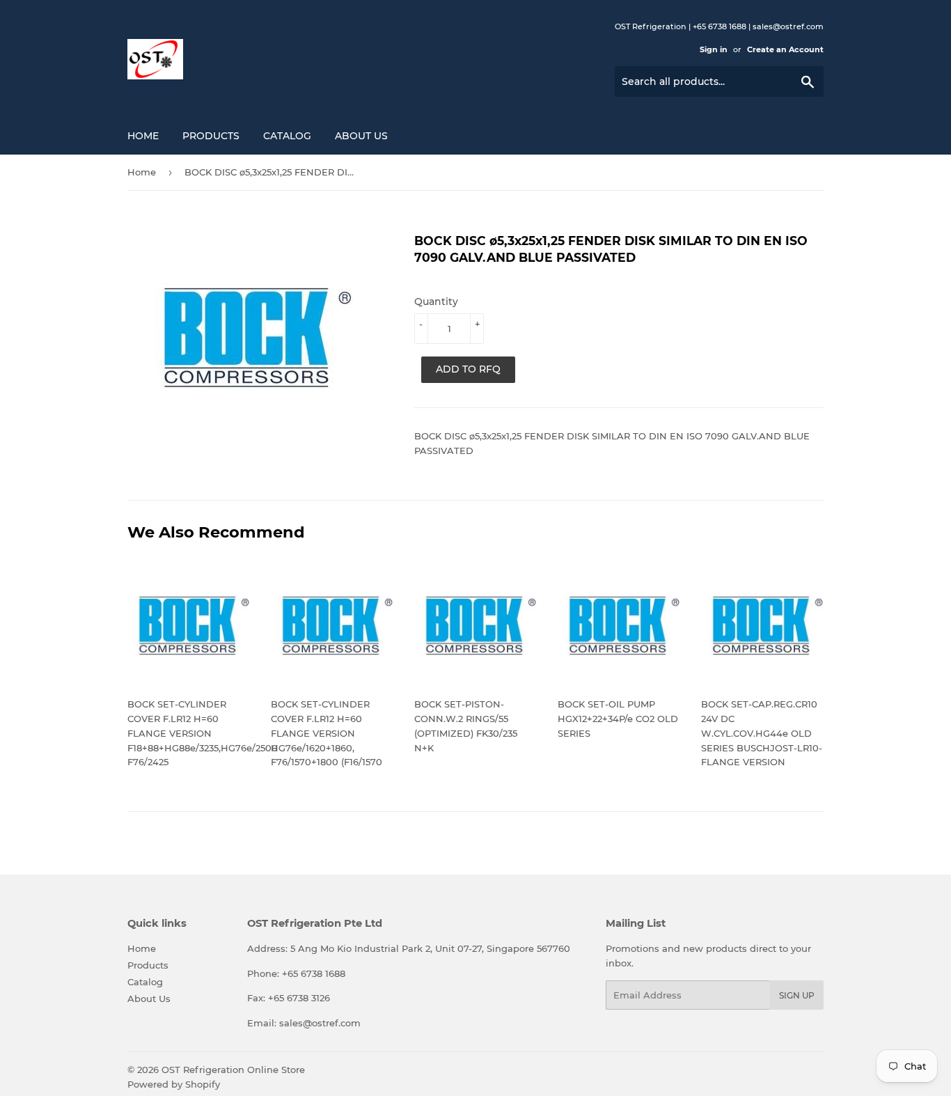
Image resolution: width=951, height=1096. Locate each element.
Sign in (714, 49)
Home (143, 136)
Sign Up (797, 995)
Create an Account (785, 49)
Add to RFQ (468, 369)
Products (210, 136)
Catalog (287, 136)
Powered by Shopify (173, 1084)
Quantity (436, 301)
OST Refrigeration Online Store (233, 1069)
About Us (361, 136)
